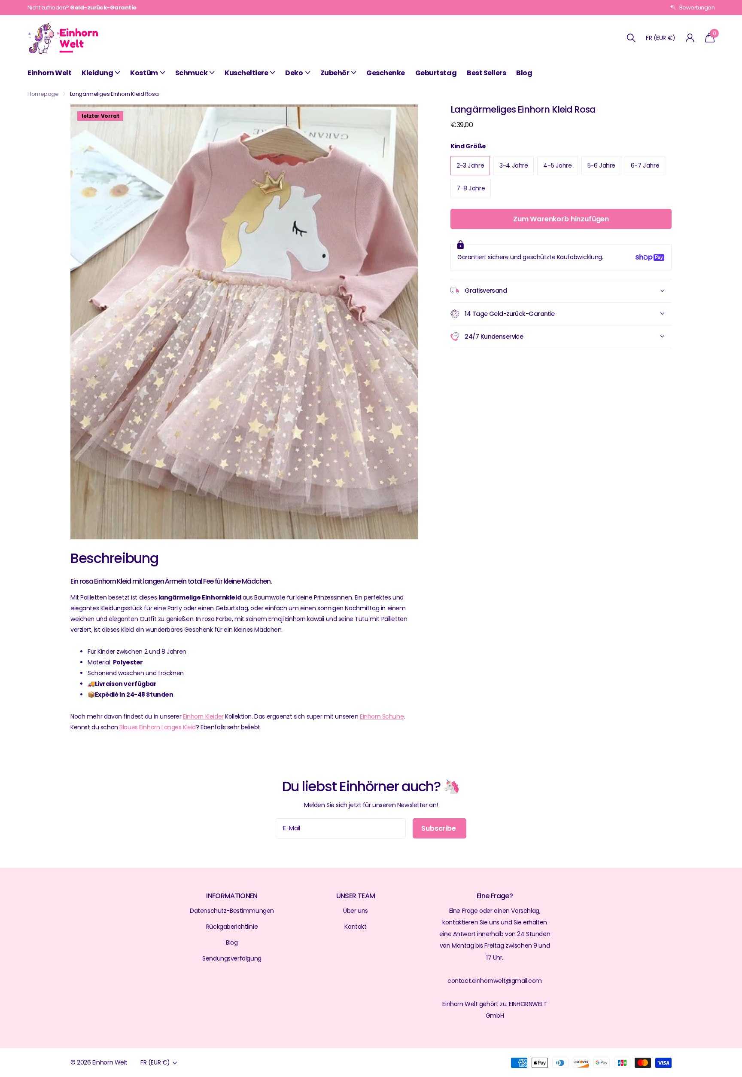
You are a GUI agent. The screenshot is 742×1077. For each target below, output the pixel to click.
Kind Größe (468, 146)
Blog (524, 73)
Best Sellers (486, 73)
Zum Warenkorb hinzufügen (561, 219)
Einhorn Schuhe (382, 716)
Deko (294, 73)
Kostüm (144, 73)
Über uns (355, 910)
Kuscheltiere (246, 73)
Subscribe (439, 828)
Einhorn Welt (49, 73)
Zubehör (335, 73)
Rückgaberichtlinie (232, 926)
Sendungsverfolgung (231, 958)
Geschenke (385, 73)
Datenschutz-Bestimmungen (232, 910)
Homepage (43, 94)
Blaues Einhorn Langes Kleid (157, 727)
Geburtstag (435, 73)
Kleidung (97, 73)
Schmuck (191, 73)
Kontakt (355, 926)
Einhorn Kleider (203, 716)
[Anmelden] (690, 38)
